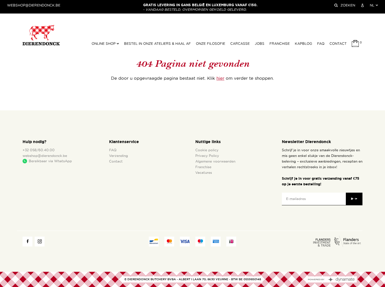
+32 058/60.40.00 (39, 150)
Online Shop (104, 43)
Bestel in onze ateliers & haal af (157, 43)
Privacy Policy (207, 155)
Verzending (118, 155)
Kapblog (303, 43)
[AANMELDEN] (362, 5)
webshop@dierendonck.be (33, 5)
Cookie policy (206, 150)
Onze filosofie (210, 43)
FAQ (320, 43)
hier (220, 78)
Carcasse (240, 43)
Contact (338, 43)
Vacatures (203, 172)
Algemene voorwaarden (215, 161)
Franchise (279, 43)
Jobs (259, 43)
